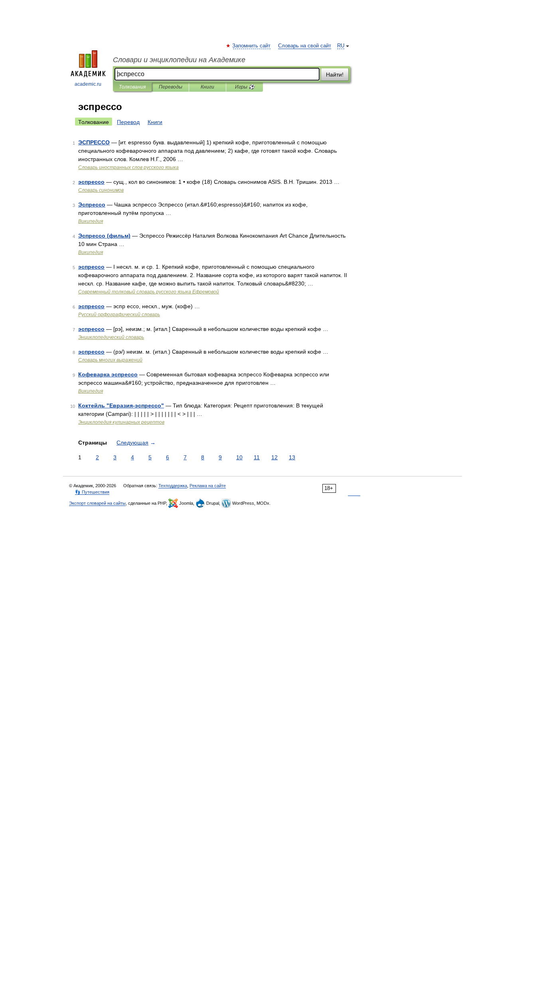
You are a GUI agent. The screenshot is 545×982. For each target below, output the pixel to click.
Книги (207, 87)
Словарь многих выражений (110, 360)
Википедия (90, 221)
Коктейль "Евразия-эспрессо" (121, 405)
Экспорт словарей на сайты (97, 503)
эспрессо (91, 182)
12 (274, 457)
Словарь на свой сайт (304, 46)
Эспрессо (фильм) (104, 235)
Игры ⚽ (245, 87)
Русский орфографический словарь (119, 314)
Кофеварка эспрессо (108, 374)
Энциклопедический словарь (111, 337)
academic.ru (88, 84)
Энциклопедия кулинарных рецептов (121, 422)
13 (292, 457)
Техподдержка (172, 485)
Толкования (132, 87)
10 (239, 457)
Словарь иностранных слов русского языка (128, 167)
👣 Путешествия (92, 492)
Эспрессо (91, 204)
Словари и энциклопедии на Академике (179, 60)
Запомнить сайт (252, 46)
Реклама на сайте (208, 485)
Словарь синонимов (101, 190)
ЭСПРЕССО (94, 142)
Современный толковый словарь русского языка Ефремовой (148, 292)
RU (340, 46)
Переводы (170, 87)
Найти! (335, 74)
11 (257, 457)
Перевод (128, 122)
